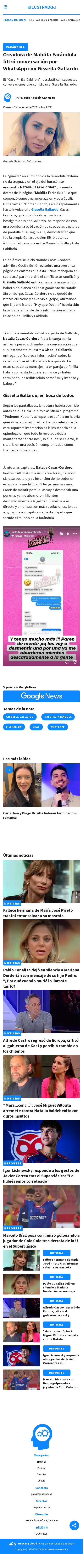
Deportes (12, 1163)
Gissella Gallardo (20, 716)
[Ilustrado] (42, 7)
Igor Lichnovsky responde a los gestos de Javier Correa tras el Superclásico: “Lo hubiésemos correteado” (41, 1176)
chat (36, 727)
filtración (14, 727)
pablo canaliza (59, 20)
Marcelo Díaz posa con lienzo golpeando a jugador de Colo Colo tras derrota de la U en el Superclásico (41, 1240)
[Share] (74, 1526)
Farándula (15, 47)
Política (41, 1468)
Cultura (41, 1480)
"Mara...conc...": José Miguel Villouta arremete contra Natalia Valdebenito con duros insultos (41, 1110)
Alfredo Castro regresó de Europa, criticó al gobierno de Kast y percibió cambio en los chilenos (41, 1045)
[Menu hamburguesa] (5, 7)
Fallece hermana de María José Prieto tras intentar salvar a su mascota (38, 912)
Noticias (12, 903)
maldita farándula (58, 716)
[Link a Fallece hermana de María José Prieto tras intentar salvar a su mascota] (41, 881)
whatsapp (58, 727)
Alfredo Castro (36, 20)
